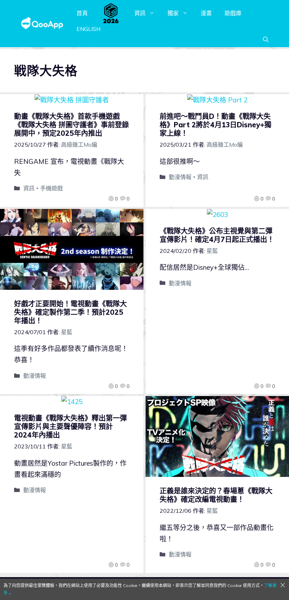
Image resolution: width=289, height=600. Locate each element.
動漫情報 (180, 176)
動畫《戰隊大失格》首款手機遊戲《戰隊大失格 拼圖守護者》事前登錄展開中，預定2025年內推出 (71, 125)
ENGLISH (88, 28)
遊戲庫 (233, 13)
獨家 (173, 13)
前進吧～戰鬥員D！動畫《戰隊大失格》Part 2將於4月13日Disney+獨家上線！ (215, 125)
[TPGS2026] (111, 13)
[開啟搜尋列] (266, 39)
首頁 (82, 13)
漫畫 (206, 13)
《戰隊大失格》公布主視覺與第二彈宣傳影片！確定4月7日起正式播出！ (217, 235)
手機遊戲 (51, 188)
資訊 (140, 13)
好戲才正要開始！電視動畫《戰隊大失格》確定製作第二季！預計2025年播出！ (70, 312)
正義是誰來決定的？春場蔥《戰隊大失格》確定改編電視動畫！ (216, 495)
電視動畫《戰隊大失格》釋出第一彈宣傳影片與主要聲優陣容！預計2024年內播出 (70, 426)
